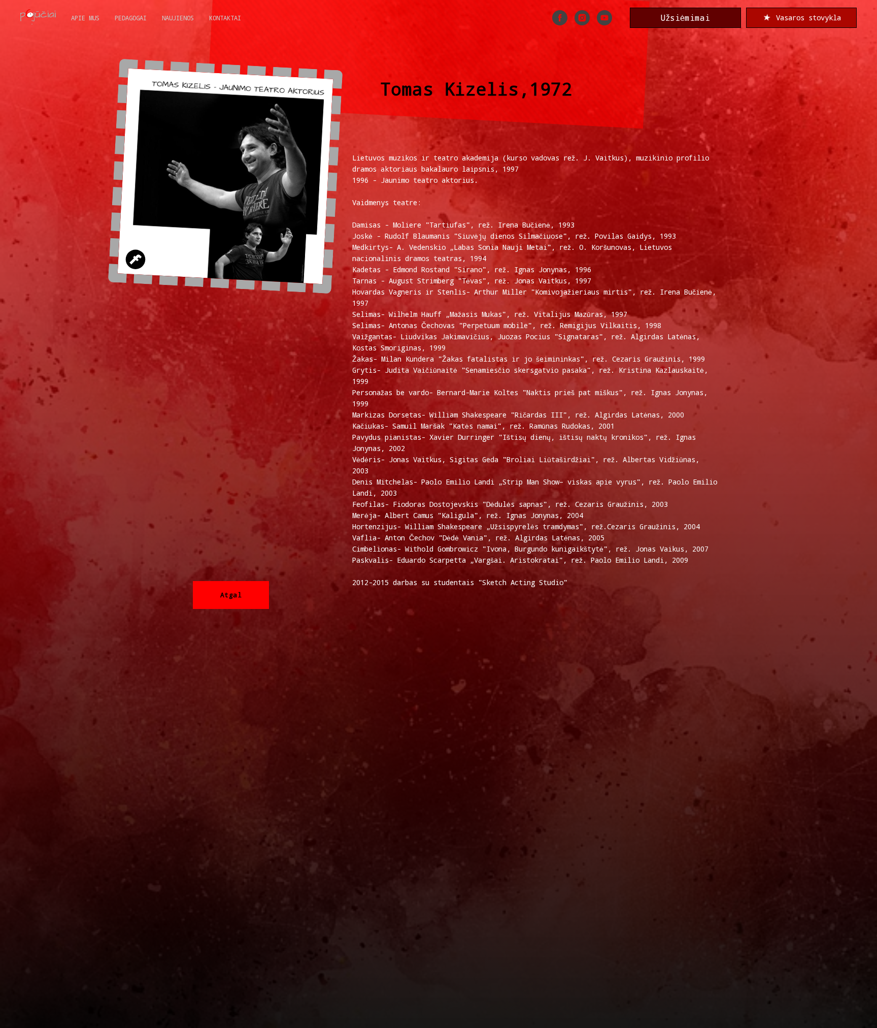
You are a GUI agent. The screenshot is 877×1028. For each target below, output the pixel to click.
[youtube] (604, 17)
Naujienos (178, 18)
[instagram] (582, 17)
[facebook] (559, 17)
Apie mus (85, 18)
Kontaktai (225, 18)
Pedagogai (131, 18)
